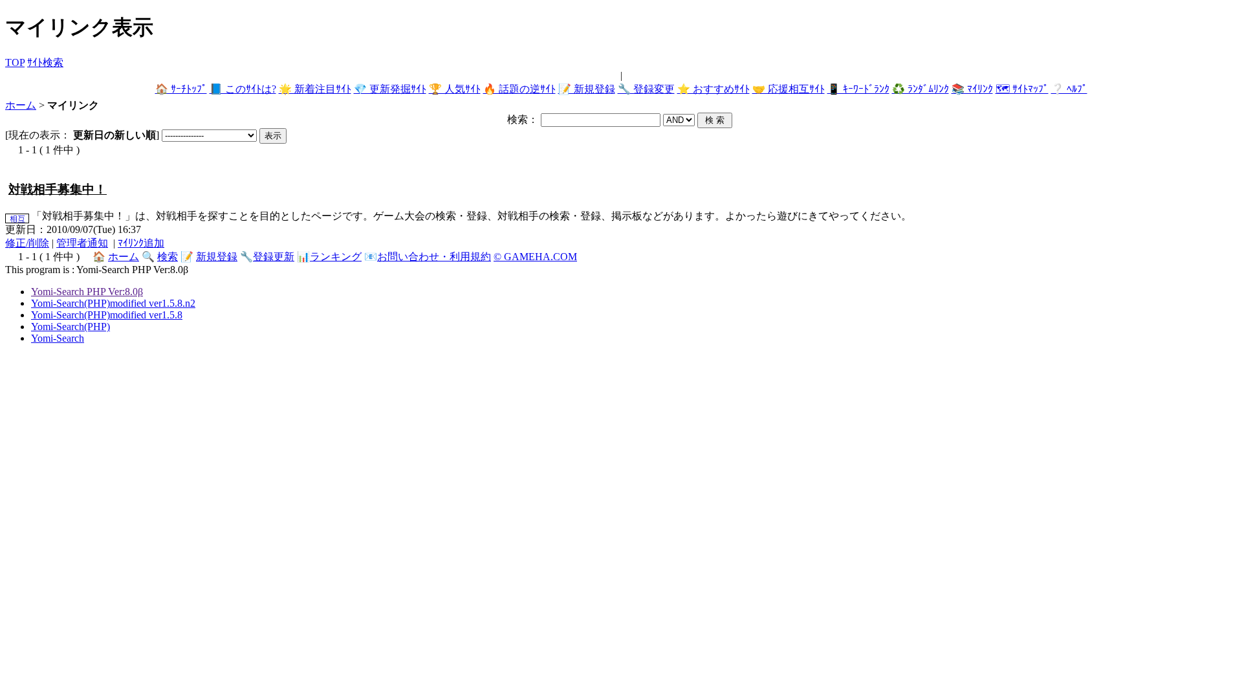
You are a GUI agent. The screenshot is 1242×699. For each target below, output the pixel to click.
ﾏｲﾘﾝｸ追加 (141, 243)
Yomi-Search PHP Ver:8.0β (87, 291)
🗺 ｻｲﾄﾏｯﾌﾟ (1022, 88)
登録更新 (273, 256)
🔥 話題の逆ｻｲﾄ (519, 88)
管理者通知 (82, 243)
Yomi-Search (57, 338)
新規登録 (216, 256)
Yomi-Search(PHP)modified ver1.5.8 (106, 314)
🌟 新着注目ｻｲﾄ (315, 88)
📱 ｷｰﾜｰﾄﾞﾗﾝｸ (858, 88)
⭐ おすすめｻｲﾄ (713, 88)
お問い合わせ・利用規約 (434, 256)
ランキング (336, 256)
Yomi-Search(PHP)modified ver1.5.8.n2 (113, 303)
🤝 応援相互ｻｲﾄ (788, 88)
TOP (15, 62)
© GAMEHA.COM (535, 256)
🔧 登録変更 (646, 88)
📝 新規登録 (586, 88)
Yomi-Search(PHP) (70, 326)
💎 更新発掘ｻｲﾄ (390, 88)
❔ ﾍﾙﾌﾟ (1069, 88)
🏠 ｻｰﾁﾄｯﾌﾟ (181, 88)
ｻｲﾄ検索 (45, 62)
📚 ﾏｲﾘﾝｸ (972, 88)
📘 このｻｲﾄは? (243, 88)
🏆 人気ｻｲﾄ (455, 88)
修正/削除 (27, 243)
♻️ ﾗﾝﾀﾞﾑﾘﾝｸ (920, 88)
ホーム (20, 105)
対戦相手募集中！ (57, 189)
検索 (167, 256)
